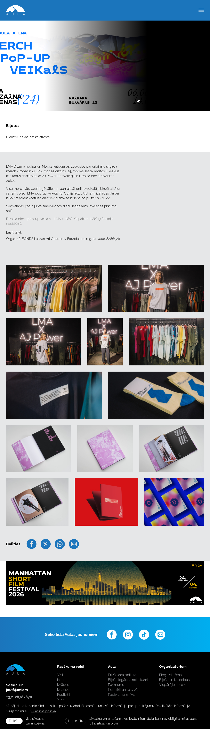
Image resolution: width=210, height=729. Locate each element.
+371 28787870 (19, 697)
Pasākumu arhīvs (121, 694)
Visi (60, 675)
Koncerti (64, 680)
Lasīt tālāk (14, 232)
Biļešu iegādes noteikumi (128, 680)
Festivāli (63, 694)
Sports (62, 699)
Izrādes (63, 685)
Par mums (116, 685)
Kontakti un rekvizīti (123, 690)
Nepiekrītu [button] (75, 721)
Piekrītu (14, 721)
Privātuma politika (122, 675)
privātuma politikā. (43, 711)
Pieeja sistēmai (170, 675)
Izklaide (63, 690)
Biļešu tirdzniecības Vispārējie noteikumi (175, 682)
